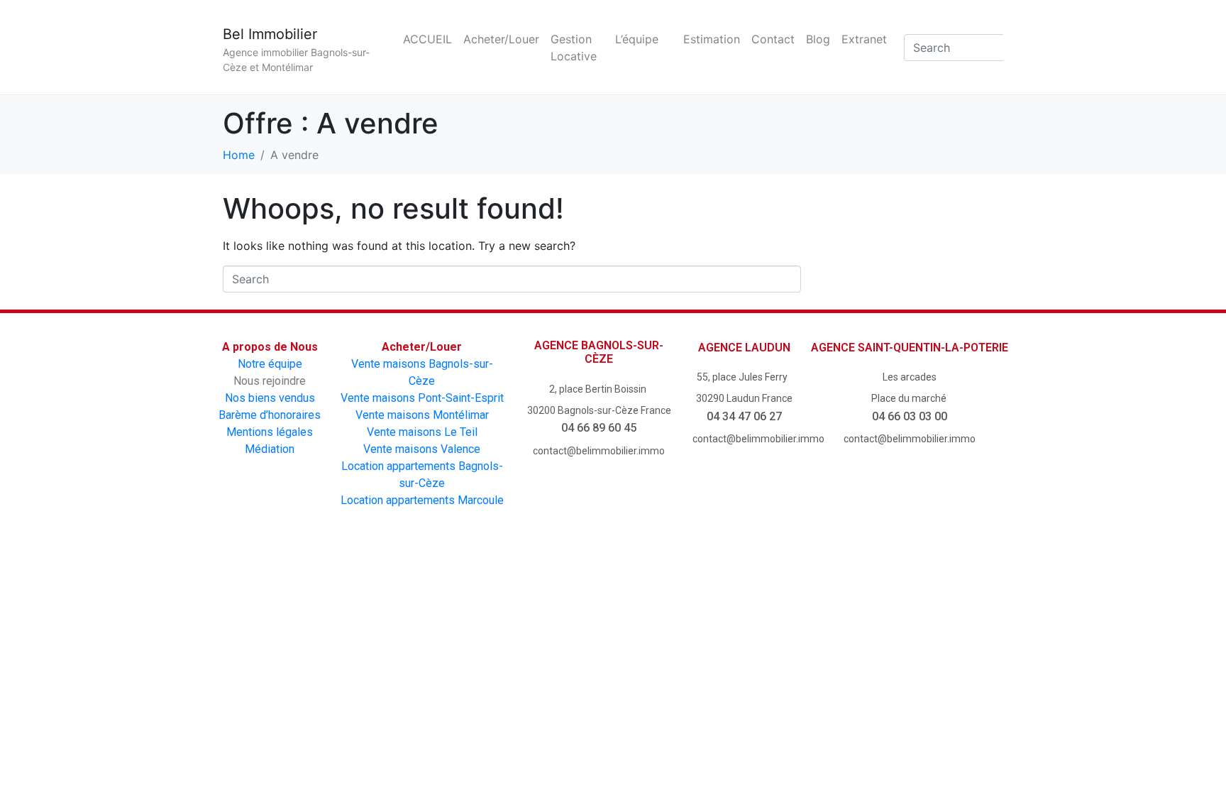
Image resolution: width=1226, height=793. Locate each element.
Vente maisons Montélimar (422, 415)
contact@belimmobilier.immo (599, 450)
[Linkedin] (734, 592)
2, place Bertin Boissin (598, 389)
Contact (773, 39)
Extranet (864, 39)
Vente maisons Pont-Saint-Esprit (422, 398)
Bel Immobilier (270, 34)
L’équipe (636, 39)
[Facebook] (492, 592)
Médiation (269, 449)
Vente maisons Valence (421, 449)
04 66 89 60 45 (598, 427)
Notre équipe (270, 364)
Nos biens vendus (270, 398)
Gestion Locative (574, 47)
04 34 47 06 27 (744, 416)
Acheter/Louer (501, 39)
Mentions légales (269, 432)
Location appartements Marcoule (422, 500)
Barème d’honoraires (270, 415)
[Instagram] (653, 592)
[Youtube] (572, 592)
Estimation (711, 39)
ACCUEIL (427, 39)
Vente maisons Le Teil (422, 432)
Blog (818, 39)
